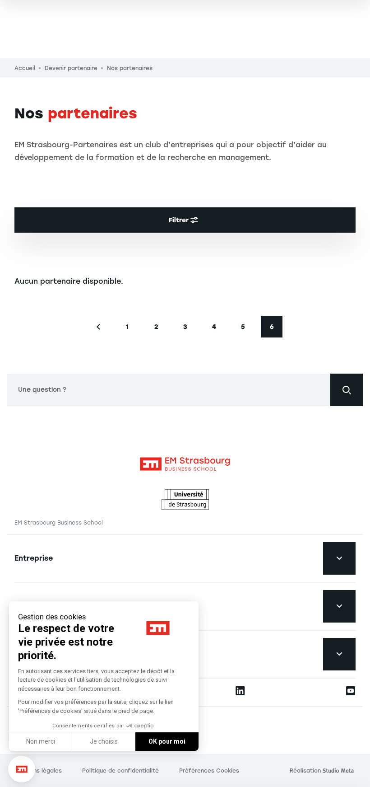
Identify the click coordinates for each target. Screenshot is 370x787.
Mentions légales (38, 771)
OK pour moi (166, 741)
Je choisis (104, 741)
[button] (21, 769)
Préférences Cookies (209, 771)
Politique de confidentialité (120, 771)
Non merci (40, 741)
